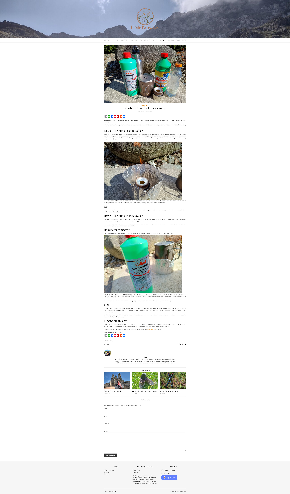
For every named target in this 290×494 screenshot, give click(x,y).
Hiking (162, 40)
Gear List (124, 40)
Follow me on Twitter (109, 470)
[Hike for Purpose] (145, 18)
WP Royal (114, 491)
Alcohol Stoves (108, 340)
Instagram (107, 474)
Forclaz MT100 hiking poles (169, 391)
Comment (106, 431)
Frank (107, 344)
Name (106, 408)
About (178, 40)
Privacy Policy (136, 470)
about (168, 363)
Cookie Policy (136, 472)
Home (108, 40)
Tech (153, 40)
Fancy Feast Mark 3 (152, 329)
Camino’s (171, 40)
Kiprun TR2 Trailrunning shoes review (144, 391)
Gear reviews (144, 40)
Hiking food (133, 40)
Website (106, 423)
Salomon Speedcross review (113, 391)
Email (106, 416)
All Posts (115, 40)
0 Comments (148, 111)
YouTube (106, 472)
